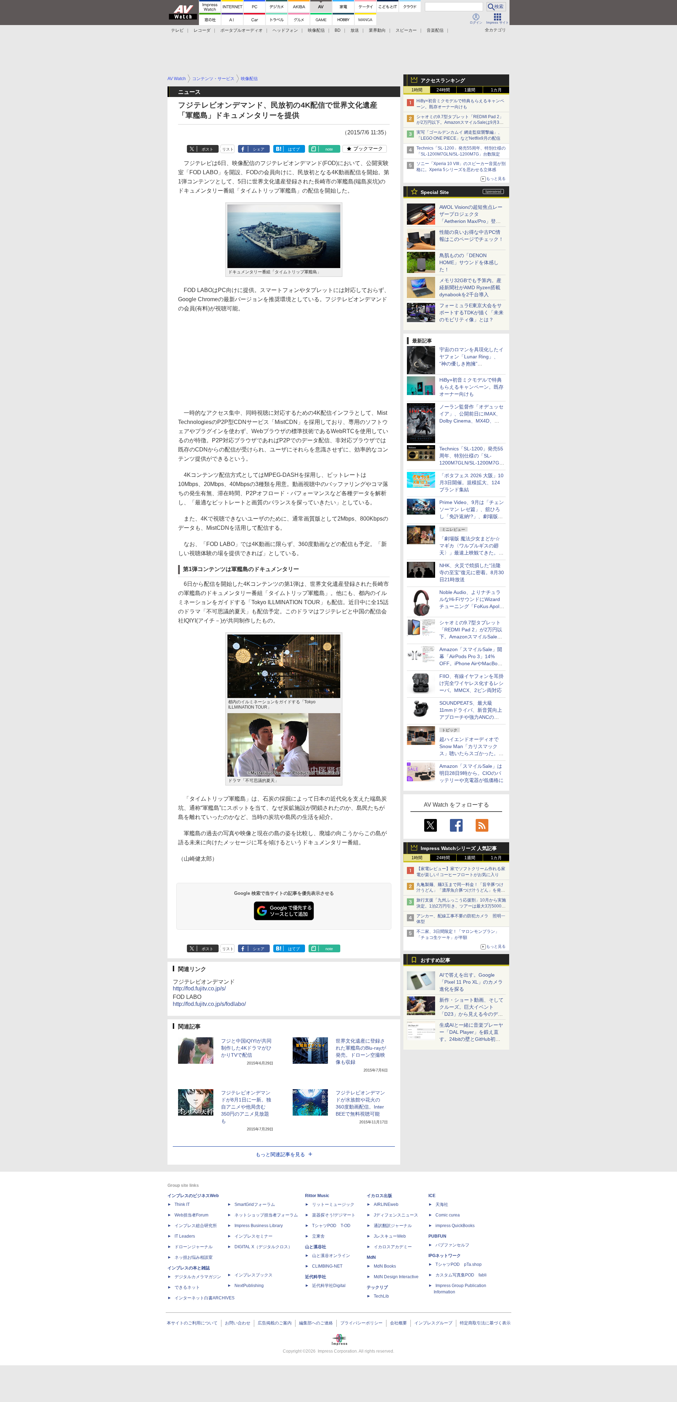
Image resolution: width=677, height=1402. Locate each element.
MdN (371, 1257)
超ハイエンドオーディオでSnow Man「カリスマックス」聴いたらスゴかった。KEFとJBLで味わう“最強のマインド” (471, 753)
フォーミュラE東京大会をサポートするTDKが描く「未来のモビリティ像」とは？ (471, 312)
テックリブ (377, 1287)
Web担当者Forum (191, 1215)
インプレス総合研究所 (196, 1225)
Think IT (182, 1204)
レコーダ (202, 30)
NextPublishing (249, 1285)
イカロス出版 (379, 1195)
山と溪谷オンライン (331, 1255)
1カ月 (496, 89)
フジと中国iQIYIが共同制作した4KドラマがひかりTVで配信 (246, 1048)
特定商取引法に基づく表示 (485, 1323)
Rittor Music (317, 1195)
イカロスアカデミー (393, 1246)
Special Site (435, 192)
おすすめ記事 (435, 960)
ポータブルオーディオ (241, 30)
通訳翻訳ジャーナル (393, 1225)
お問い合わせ (237, 1323)
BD (338, 30)
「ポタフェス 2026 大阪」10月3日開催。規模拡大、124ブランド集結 (471, 482)
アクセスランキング (443, 80)
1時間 (416, 89)
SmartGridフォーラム (254, 1204)
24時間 (443, 89)
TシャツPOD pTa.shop (458, 1264)
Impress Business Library (258, 1225)
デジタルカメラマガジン (198, 1276)
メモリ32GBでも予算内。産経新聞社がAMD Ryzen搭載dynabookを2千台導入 (470, 287)
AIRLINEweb (386, 1204)
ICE (431, 1195)
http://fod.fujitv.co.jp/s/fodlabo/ (209, 1004)
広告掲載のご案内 (275, 1323)
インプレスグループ (433, 1323)
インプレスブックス (253, 1275)
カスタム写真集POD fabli (461, 1275)
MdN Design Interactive (396, 1276)
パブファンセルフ (452, 1245)
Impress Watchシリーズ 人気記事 (459, 848)
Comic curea (447, 1215)
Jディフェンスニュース (396, 1215)
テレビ (177, 30)
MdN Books (385, 1266)
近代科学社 (315, 1276)
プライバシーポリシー (361, 1323)
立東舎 (318, 1236)
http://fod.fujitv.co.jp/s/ (199, 988)
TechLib (381, 1296)
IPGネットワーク (444, 1255)
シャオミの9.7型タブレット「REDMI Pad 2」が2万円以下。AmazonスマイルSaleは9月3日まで (460, 122)
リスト (228, 149)
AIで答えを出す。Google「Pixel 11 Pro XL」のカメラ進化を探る (471, 982)
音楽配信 (435, 30)
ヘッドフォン (285, 30)
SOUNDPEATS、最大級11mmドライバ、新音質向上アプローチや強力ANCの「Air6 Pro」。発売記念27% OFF (470, 717)
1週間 (469, 89)
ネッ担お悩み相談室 (194, 1257)
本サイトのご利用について (192, 1323)
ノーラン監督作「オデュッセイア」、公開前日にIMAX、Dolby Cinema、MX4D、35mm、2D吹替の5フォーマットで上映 (471, 421)
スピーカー (406, 30)
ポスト (207, 149)
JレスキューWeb (390, 1236)
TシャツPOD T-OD (331, 1225)
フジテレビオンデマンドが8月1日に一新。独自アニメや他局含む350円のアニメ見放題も (246, 1107)
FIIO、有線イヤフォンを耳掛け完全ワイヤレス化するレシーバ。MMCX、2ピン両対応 (471, 683)
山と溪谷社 (315, 1246)
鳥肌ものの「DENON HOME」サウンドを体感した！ (469, 262)
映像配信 (316, 30)
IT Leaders (185, 1236)
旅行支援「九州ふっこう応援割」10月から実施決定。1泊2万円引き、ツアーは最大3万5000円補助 (461, 906)
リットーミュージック (333, 1204)
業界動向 (377, 30)
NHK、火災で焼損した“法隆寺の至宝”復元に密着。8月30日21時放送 (471, 572)
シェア (258, 149)
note (329, 149)
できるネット (187, 1287)
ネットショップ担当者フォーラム (266, 1215)
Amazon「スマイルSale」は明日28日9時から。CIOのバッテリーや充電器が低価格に (471, 773)
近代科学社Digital (329, 1285)
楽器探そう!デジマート (333, 1215)
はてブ (294, 149)
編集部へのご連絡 (316, 1323)
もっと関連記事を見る (280, 1154)
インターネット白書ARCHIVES (204, 1297)
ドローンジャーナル (194, 1246)
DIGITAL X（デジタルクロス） (263, 1246)
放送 (354, 30)
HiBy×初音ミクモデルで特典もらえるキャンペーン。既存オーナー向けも (471, 387)
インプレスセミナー (253, 1236)
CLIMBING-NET (327, 1266)
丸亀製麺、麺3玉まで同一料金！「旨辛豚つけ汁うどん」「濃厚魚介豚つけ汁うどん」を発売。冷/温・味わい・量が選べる (460, 890)
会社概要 (398, 1323)
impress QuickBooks (455, 1225)
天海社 (441, 1204)
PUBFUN (437, 1236)
